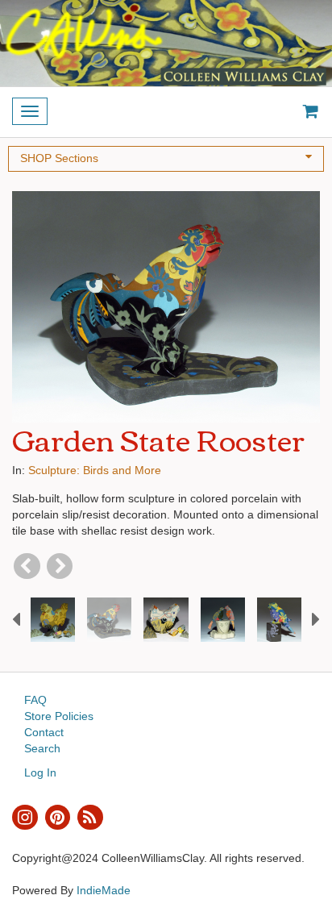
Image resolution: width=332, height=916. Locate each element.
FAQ (35, 699)
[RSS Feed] (90, 818)
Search (42, 748)
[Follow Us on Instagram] (25, 818)
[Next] (60, 566)
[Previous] (27, 566)
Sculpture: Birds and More (94, 470)
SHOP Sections (59, 158)
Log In (40, 772)
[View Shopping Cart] (307, 112)
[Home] (166, 43)
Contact (44, 732)
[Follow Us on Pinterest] (58, 818)
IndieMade (104, 890)
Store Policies (58, 716)
